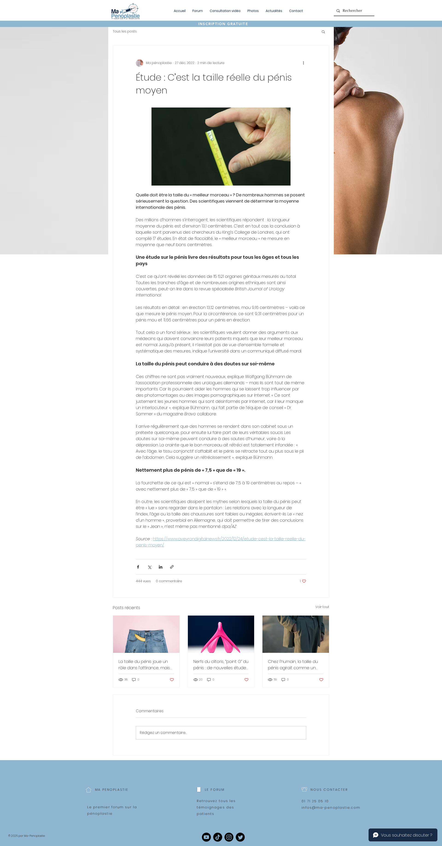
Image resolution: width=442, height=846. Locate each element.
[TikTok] (217, 837)
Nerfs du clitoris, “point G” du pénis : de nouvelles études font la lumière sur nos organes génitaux (220, 665)
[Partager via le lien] (172, 567)
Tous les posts (125, 31)
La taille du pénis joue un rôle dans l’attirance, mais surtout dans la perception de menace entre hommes (146, 665)
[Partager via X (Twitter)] (149, 567)
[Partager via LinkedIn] (160, 567)
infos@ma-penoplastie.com (331, 807)
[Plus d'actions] (303, 63)
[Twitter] (240, 837)
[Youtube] (206, 837)
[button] (323, 31)
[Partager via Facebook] (138, 567)
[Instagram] (228, 837)
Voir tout (322, 607)
